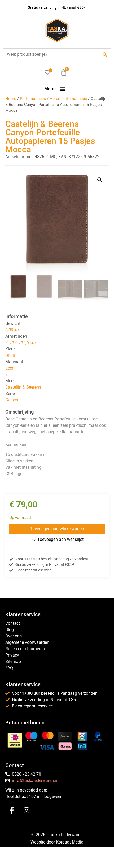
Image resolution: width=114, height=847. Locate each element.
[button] (62, 88)
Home (10, 98)
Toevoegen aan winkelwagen (57, 528)
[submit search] (104, 54)
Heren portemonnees (68, 98)
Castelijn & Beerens (23, 387)
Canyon (12, 399)
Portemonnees (33, 98)
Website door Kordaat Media (57, 842)
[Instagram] (26, 810)
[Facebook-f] (12, 810)
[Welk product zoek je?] (49, 54)
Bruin (10, 355)
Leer (9, 368)
